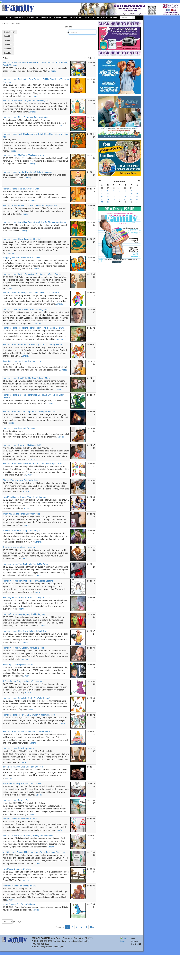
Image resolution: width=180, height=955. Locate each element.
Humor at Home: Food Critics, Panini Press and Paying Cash (30, 205)
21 (131, 196)
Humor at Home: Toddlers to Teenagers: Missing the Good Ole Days (33, 327)
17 (108, 196)
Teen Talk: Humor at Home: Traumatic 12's (22, 361)
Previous (60, 927)
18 (114, 196)
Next (92, 927)
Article (5, 58)
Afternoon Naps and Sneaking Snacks (20, 885)
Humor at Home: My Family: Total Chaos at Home (25, 155)
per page (17, 921)
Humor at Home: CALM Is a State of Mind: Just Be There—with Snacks (34, 222)
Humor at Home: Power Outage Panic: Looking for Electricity (30, 411)
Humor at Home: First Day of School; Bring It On (24, 631)
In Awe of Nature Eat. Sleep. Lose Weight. (21, 530)
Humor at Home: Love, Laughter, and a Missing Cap (26, 100)
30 (102, 202)
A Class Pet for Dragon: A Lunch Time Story (22, 681)
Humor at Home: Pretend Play (16, 800)
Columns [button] (88, 18)
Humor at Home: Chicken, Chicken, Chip (21, 188)
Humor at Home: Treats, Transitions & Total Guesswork (27, 171)
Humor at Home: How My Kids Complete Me (22, 445)
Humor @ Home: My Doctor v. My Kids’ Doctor (23, 647)
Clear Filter (8, 36)
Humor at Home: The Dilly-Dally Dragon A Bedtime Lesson (29, 714)
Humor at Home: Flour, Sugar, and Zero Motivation (25, 117)
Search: (68, 26)
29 (137, 199)
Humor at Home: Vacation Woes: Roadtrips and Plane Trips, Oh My (33, 463)
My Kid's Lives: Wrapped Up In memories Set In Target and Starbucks (34, 852)
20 (125, 196)
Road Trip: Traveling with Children (18, 664)
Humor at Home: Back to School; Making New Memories (28, 835)
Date (90, 58)
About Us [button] (45, 18)
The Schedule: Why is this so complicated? (22, 783)
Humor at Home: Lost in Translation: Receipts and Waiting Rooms (32, 274)
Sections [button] (101, 18)
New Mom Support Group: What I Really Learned (25, 497)
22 (137, 196)
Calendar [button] (32, 18)
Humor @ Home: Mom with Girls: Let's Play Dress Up (26, 597)
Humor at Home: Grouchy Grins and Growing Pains (26, 309)
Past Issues (19, 18)
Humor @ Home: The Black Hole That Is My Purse (25, 564)
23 (102, 199)
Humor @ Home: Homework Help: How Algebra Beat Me (28, 580)
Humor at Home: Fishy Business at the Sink (22, 238)
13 (125, 193)
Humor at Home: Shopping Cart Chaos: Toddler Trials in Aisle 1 (31, 292)
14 (131, 193)
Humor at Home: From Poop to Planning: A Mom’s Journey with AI (32, 344)
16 (102, 196)
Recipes (113, 18)
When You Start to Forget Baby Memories (21, 513)
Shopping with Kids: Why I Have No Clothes (22, 257)
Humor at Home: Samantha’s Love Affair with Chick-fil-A (27, 731)
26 (120, 199)
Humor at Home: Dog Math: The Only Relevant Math (26, 378)
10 (108, 193)
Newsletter (75, 18)
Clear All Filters (9, 32)
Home (8, 18)
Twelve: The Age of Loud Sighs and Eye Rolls (23, 766)
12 (120, 193)
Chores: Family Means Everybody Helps (21, 480)
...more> (52, 70)
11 (114, 193)
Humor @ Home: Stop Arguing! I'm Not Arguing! (24, 614)
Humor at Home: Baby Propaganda (18, 748)
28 (131, 199)
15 (137, 193)
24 (108, 199)
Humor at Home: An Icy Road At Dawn (20, 818)
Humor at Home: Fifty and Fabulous (19, 428)
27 (125, 199)
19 (120, 196)
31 (108, 202)
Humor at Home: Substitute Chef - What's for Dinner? (26, 698)
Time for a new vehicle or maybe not (19, 547)
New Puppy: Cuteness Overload (17, 868)
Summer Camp (60, 18)
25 (114, 199)
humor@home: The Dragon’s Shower (19, 904)
